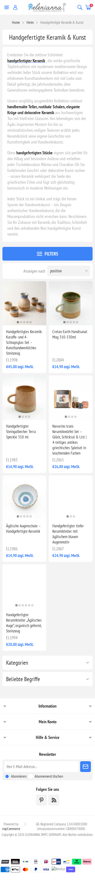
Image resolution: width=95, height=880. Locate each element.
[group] (24, 303)
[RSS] (53, 800)
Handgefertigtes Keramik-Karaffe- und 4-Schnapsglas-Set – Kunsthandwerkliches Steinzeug (24, 342)
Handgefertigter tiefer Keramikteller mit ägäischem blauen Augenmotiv (68, 534)
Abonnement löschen (49, 776)
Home (16, 22)
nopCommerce (11, 828)
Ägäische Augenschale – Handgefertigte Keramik (23, 528)
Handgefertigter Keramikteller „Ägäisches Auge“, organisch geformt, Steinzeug (24, 623)
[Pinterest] (41, 800)
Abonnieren (19, 776)
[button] (18, 322)
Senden (85, 766)
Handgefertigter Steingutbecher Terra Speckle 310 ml (21, 431)
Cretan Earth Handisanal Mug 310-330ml (69, 334)
